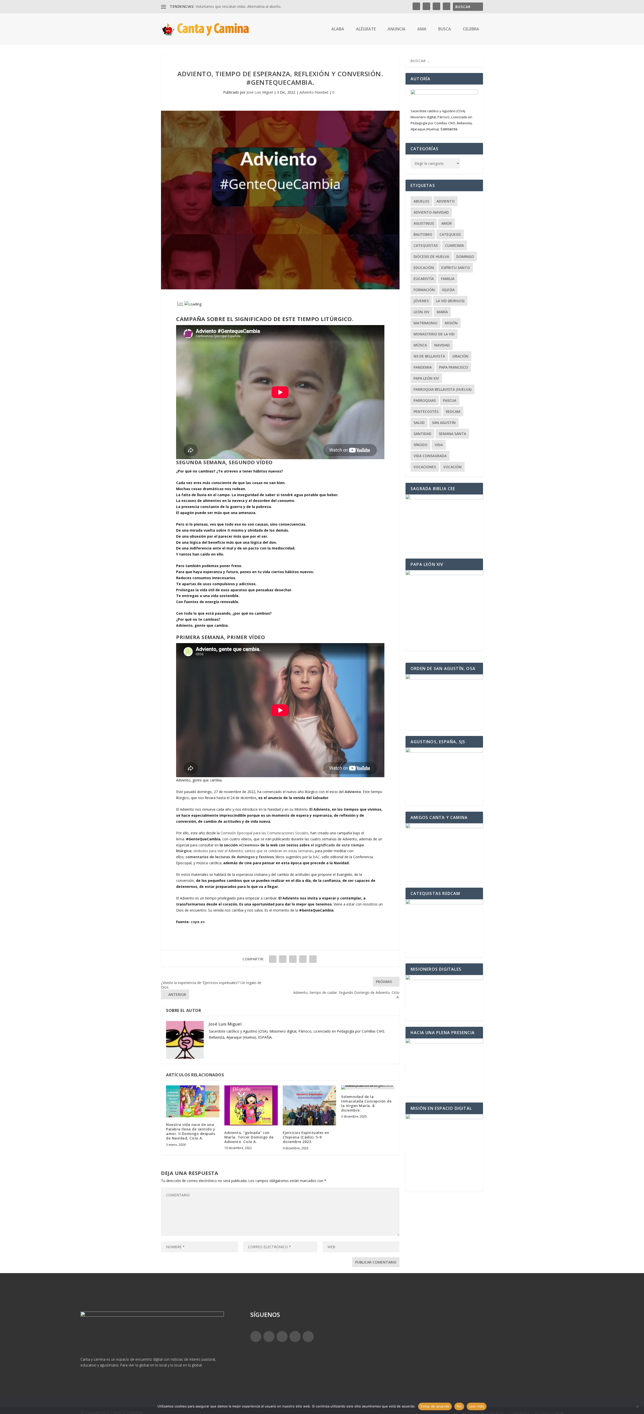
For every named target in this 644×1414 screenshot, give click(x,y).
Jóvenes (421, 300)
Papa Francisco (453, 367)
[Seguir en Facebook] (255, 1336)
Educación (424, 267)
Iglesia (448, 289)
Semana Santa (452, 433)
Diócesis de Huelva (431, 256)
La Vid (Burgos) (450, 300)
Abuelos (421, 201)
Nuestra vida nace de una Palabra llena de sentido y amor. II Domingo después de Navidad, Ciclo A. (190, 1131)
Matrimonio (425, 323)
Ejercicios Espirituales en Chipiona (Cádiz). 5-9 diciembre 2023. (306, 1137)
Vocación (452, 466)
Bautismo (423, 234)
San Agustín (444, 422)
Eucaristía (424, 278)
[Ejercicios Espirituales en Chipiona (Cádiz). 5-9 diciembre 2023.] (309, 1105)
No (459, 1406)
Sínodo (420, 444)
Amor (446, 223)
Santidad (422, 433)
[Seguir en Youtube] (308, 1336)
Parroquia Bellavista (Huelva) (442, 389)
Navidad (442, 345)
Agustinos (424, 223)
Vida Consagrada (430, 455)
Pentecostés (426, 411)
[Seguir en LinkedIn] (295, 1336)
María (442, 311)
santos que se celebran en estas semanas (279, 850)
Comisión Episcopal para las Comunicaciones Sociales (264, 833)
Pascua (449, 400)
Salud (419, 422)
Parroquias (425, 400)
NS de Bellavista (429, 356)
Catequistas (426, 245)
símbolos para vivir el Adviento (217, 850)
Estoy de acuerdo (435, 1406)
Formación (424, 289)
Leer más (476, 1406)
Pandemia (423, 367)
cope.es (198, 921)
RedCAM (453, 411)
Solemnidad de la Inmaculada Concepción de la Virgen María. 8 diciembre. (366, 1103)
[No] (637, 1406)
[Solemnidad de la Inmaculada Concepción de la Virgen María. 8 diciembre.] (367, 1087)
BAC (316, 856)
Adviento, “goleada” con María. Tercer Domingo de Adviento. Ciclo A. (248, 1137)
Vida (439, 444)
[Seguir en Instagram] (282, 1336)
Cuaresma (454, 245)
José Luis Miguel (260, 92)
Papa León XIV (426, 378)
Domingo (465, 256)
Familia (447, 278)
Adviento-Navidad (313, 92)
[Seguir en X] (268, 1336)
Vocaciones (425, 466)
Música (420, 345)
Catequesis (450, 234)
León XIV (421, 311)
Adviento (445, 201)
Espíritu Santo (455, 267)
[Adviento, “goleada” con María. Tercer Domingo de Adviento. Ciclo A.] (251, 1105)
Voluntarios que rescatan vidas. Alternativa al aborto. (238, 6)
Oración (460, 356)
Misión (451, 323)
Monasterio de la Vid (434, 334)
